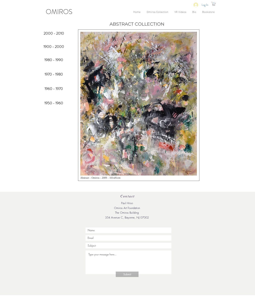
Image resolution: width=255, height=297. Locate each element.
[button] (214, 4)
